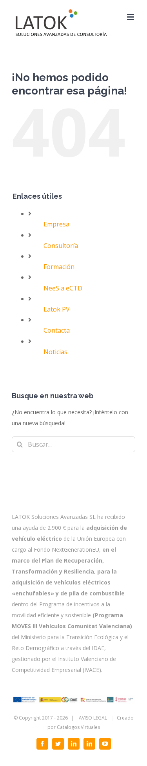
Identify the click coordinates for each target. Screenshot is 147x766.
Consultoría (61, 245)
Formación (59, 266)
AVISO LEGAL (93, 717)
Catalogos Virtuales (78, 727)
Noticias (55, 351)
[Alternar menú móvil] (131, 17)
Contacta (57, 330)
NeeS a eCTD (63, 288)
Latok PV (57, 309)
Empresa (56, 224)
